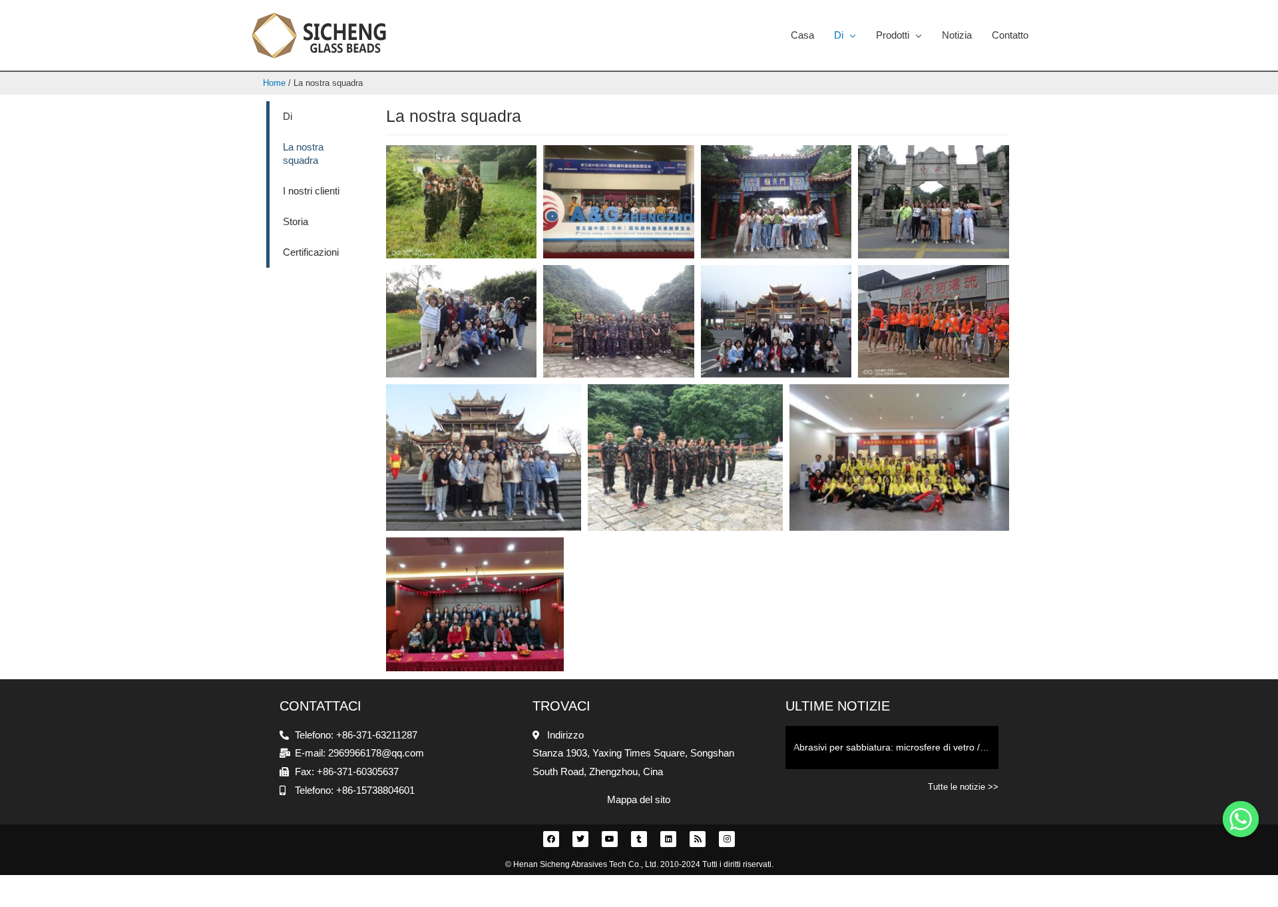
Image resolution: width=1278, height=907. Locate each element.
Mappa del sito (638, 799)
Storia (295, 221)
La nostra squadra (303, 153)
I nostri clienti (311, 190)
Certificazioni (311, 252)
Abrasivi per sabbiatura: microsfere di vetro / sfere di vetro (895, 747)
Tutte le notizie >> (963, 787)
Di (287, 116)
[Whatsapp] (1241, 819)
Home (274, 83)
